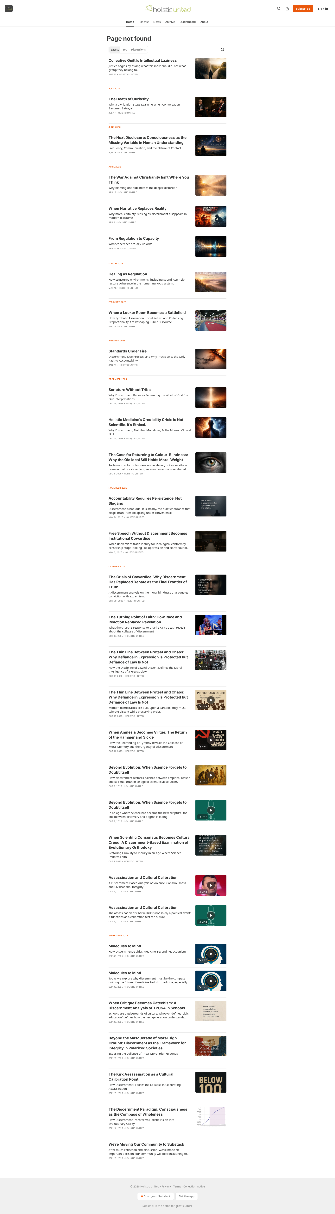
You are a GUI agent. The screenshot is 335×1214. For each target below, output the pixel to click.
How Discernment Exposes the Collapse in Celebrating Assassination (145, 1086)
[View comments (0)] (137, 79)
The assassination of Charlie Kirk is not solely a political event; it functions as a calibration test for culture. (150, 915)
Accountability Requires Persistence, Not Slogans (145, 501)
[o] (211, 660)
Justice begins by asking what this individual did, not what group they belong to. (147, 68)
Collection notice (194, 1186)
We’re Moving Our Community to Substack (146, 1144)
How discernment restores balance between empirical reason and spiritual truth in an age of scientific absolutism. (149, 780)
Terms (177, 1186)
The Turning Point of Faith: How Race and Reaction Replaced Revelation (145, 619)
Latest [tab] (115, 49)
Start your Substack (157, 1196)
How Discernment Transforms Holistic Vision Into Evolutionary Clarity (141, 1122)
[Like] (111, 791)
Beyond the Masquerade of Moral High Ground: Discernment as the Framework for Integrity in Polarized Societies (147, 1043)
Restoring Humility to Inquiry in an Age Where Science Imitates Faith (145, 855)
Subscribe (303, 8)
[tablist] (128, 49)
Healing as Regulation (128, 274)
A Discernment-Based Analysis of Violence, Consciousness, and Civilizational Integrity (148, 885)
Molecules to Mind (125, 946)
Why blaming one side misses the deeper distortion (143, 188)
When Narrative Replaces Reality (138, 208)
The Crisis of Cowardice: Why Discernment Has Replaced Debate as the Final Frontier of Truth (148, 582)
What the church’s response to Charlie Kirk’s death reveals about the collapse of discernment (147, 629)
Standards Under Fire (128, 351)
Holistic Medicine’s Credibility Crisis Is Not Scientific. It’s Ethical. (146, 422)
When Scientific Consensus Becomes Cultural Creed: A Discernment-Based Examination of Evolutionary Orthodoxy (150, 842)
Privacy (166, 1186)
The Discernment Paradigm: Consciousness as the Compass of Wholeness (148, 1112)
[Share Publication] (287, 8)
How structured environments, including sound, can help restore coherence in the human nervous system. (147, 281)
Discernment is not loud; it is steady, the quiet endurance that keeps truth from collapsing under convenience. (149, 511)
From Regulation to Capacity (134, 238)
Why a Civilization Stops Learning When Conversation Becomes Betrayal (144, 106)
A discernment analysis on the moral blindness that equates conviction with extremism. (148, 594)
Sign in (323, 8)
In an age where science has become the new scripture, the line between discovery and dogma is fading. (148, 815)
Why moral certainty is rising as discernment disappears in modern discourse (148, 216)
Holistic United (128, 74)
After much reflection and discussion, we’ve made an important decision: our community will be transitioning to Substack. (148, 1152)
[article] (167, 70)
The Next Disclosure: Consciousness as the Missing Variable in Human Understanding (147, 140)
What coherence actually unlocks (130, 244)
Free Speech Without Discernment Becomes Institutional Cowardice (148, 536)
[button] (130, 22)
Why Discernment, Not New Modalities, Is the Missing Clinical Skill (150, 432)
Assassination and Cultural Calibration (143, 877)
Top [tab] (125, 49)
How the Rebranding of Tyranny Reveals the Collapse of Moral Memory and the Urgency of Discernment (146, 744)
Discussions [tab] (138, 49)
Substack (148, 1206)
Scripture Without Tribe (130, 389)
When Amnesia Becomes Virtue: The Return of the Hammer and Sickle (148, 735)
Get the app (186, 1196)
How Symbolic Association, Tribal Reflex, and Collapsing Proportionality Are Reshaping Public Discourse (146, 320)
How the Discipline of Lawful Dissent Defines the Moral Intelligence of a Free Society (145, 669)
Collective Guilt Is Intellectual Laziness (143, 60)
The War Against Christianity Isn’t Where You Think (149, 180)
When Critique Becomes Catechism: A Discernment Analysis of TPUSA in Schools (147, 1005)
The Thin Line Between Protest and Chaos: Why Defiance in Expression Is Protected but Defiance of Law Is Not (148, 657)
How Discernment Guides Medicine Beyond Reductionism (147, 951)
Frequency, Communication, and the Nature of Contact (145, 148)
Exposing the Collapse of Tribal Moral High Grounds (143, 1053)
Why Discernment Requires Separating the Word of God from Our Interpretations (149, 397)
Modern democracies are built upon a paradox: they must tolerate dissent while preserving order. (147, 709)
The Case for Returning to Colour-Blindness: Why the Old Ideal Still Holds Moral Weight (148, 457)
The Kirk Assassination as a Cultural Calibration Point (141, 1077)
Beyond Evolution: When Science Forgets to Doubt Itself (148, 770)
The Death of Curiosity (129, 99)
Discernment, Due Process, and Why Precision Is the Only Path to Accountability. (147, 358)
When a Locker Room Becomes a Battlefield (147, 312)
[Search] (279, 8)
